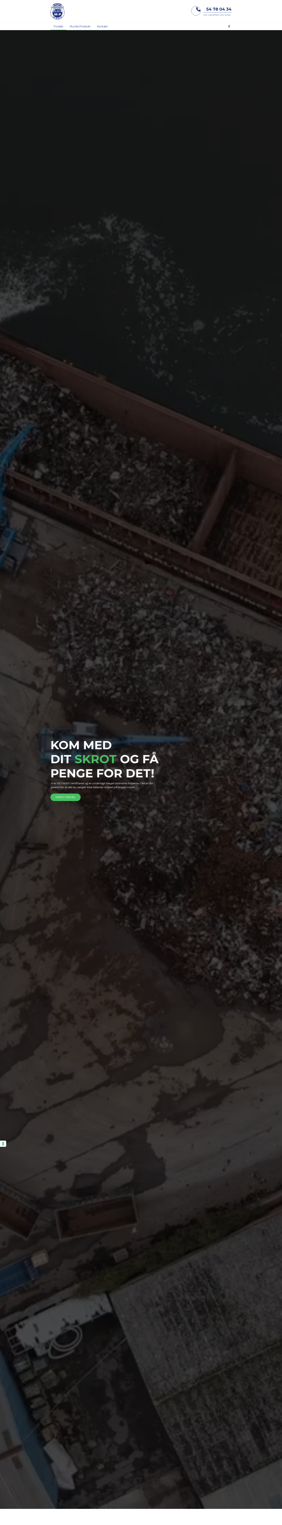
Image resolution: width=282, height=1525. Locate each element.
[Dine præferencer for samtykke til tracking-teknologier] (3, 1144)
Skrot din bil (65, 797)
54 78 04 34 (219, 9)
